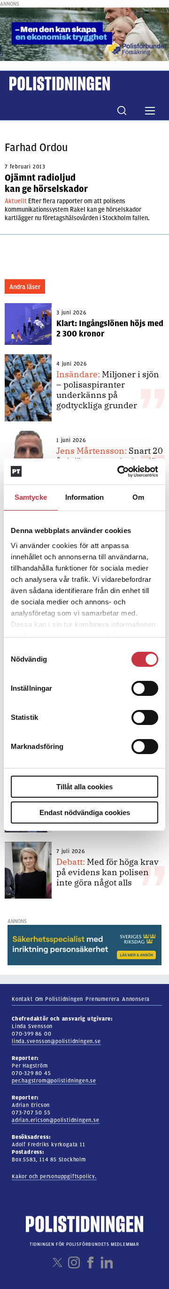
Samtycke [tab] (31, 497)
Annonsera (136, 999)
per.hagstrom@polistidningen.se (54, 1080)
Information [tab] (84, 497)
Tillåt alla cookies (84, 787)
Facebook (90, 1262)
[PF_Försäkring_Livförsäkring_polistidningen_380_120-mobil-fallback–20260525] (84, 34)
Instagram (74, 1262)
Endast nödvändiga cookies (84, 812)
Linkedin (107, 1262)
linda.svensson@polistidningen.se (56, 1041)
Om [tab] (138, 497)
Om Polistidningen (59, 999)
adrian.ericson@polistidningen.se (56, 1120)
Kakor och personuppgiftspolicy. (54, 1176)
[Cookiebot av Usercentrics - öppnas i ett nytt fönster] (119, 471)
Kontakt (22, 999)
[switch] (144, 688)
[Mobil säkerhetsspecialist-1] (84, 944)
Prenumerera (102, 999)
